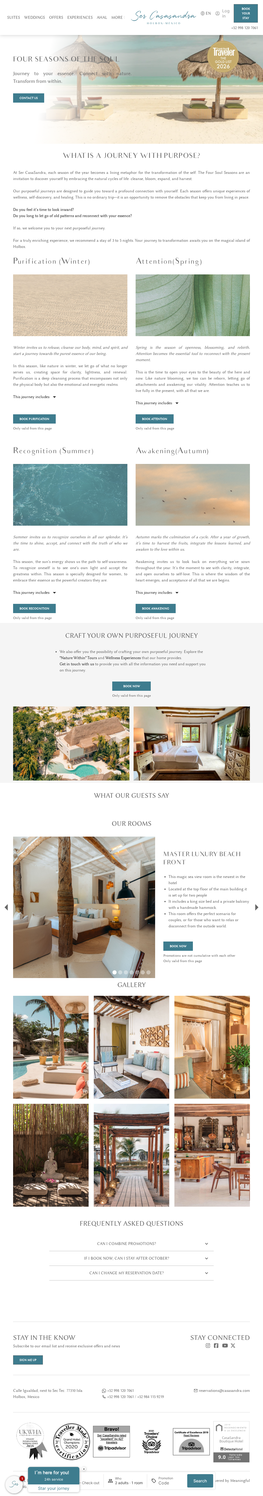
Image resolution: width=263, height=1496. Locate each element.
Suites (13, 17)
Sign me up (28, 1360)
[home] (163, 17)
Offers (56, 17)
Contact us (29, 98)
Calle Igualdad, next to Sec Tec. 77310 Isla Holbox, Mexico (47, 1393)
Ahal (102, 17)
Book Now (131, 686)
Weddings (34, 17)
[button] (118, 17)
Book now (178, 946)
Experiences (80, 17)
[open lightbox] (51, 1047)
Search (200, 1480)
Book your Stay (246, 13)
